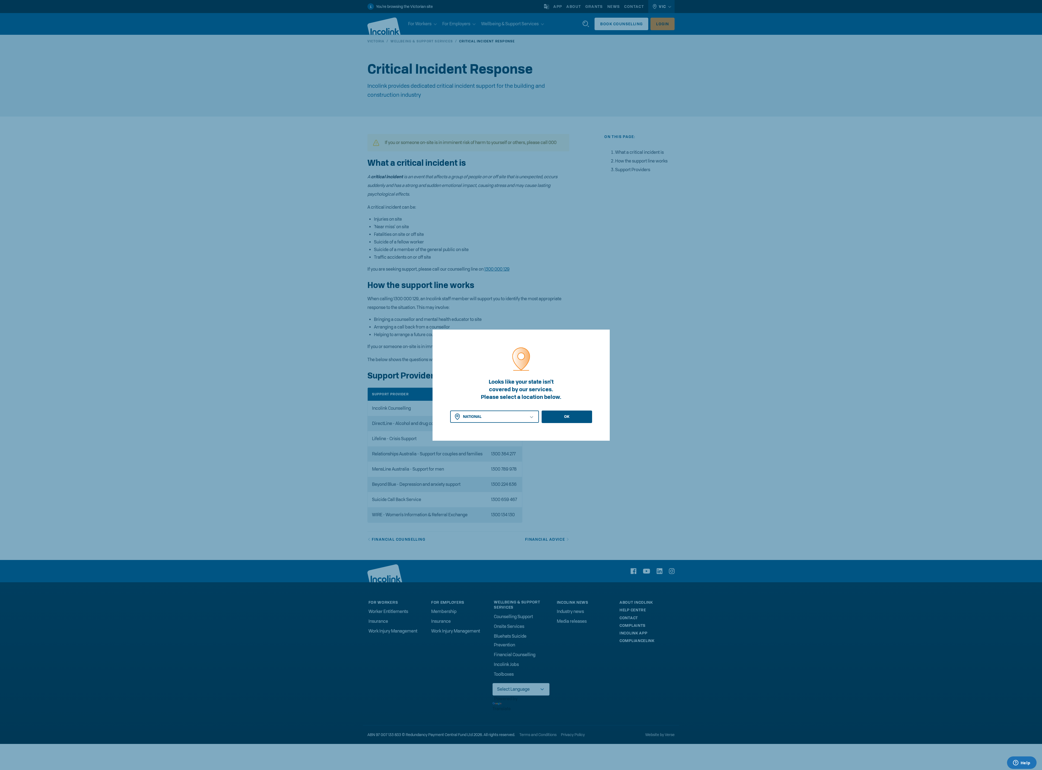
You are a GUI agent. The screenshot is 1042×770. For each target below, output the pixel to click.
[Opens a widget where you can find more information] (1022, 763)
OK (566, 416)
